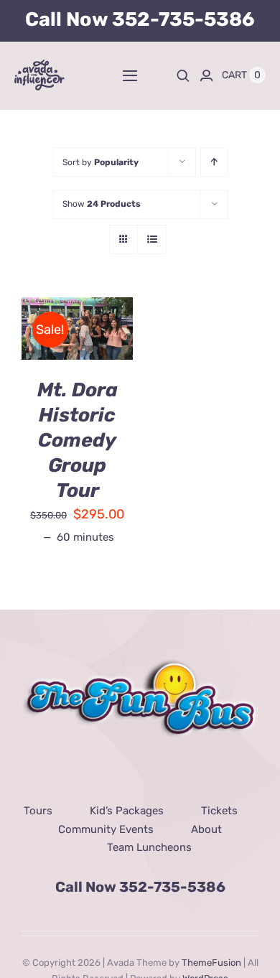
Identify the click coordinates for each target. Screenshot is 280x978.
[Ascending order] (214, 162)
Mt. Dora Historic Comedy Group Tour (77, 440)
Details (55, 338)
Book (66, 322)
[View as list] (152, 239)
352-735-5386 (183, 19)
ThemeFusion (211, 962)
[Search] (183, 75)
